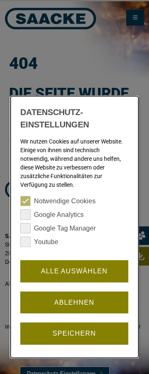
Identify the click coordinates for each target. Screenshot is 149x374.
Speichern (74, 333)
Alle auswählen (74, 271)
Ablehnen (74, 302)
